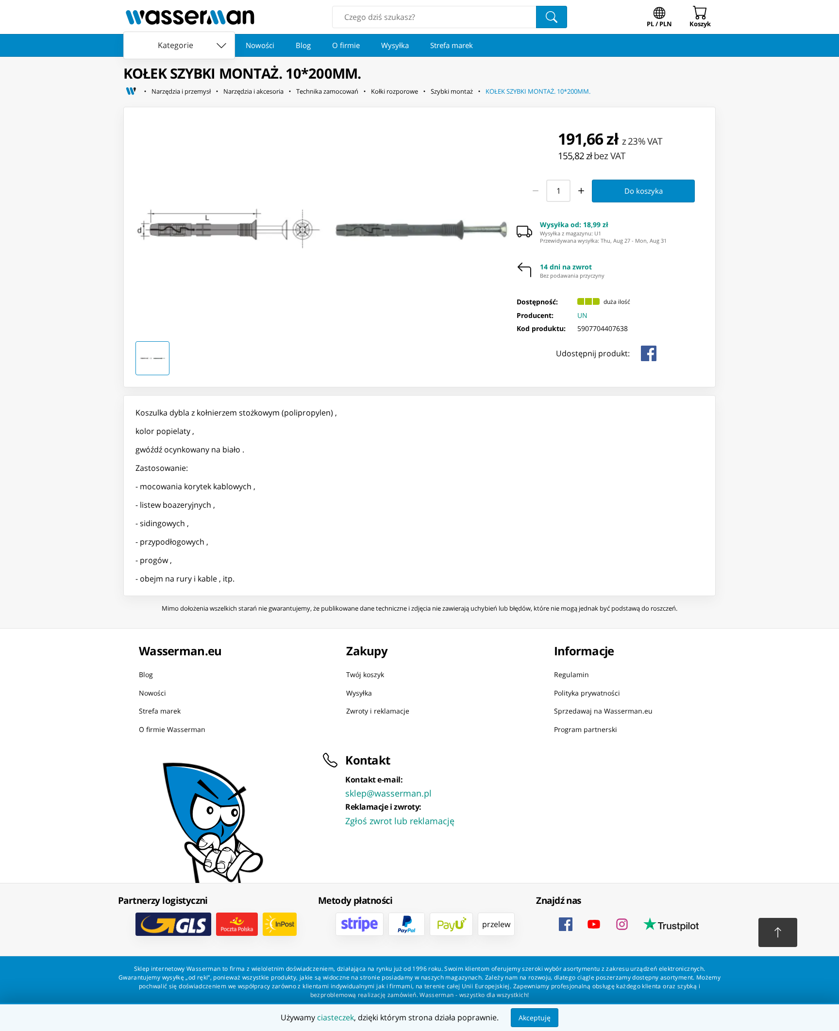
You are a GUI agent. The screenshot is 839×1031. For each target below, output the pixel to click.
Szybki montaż (452, 91)
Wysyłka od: (574, 224)
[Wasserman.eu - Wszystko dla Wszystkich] (190, 17)
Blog (303, 45)
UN (582, 315)
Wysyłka (395, 45)
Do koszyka (643, 191)
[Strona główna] (131, 91)
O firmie (346, 45)
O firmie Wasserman (172, 728)
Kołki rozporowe (394, 91)
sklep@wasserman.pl (388, 793)
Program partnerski (585, 728)
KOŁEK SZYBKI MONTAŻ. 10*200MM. (538, 91)
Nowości (260, 45)
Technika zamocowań (327, 91)
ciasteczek (335, 1017)
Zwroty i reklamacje (377, 710)
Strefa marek (451, 45)
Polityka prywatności (587, 692)
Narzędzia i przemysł (181, 91)
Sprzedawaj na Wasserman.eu (603, 710)
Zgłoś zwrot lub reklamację (399, 821)
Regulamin (571, 674)
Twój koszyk (365, 674)
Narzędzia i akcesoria (253, 91)
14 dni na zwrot (566, 267)
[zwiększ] (581, 191)
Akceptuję (535, 1017)
